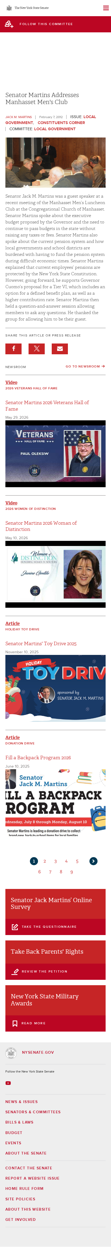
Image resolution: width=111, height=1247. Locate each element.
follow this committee (46, 24)
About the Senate (26, 1153)
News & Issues (21, 1102)
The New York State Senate (31, 8)
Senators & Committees (33, 1112)
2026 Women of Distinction (30, 509)
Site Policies (20, 1199)
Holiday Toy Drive (22, 629)
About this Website (28, 1209)
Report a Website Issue (32, 1178)
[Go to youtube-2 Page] (8, 1083)
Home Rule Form (24, 1189)
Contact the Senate (28, 1168)
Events (13, 1143)
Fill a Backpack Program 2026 (38, 758)
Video (11, 382)
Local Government (55, 129)
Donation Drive (19, 743)
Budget (13, 1133)
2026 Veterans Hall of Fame (31, 388)
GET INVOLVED (20, 1220)
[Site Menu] (105, 8)
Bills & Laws (19, 1122)
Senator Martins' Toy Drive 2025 (41, 644)
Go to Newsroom (83, 366)
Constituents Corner (61, 123)
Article (12, 623)
